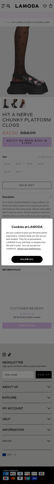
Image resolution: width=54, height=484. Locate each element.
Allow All (27, 259)
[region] (27, 242)
